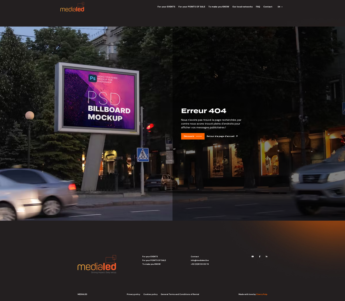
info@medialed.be (200, 260)
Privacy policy (133, 294)
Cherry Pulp (261, 294)
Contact (267, 6)
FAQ (258, 6)
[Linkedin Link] (266, 256)
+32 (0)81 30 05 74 (200, 264)
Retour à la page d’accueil (221, 136)
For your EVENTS (166, 6)
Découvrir (189, 136)
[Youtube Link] (253, 256)
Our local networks (242, 6)
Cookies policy (150, 294)
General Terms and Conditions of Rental (180, 294)
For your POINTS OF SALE (191, 6)
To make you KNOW (218, 6)
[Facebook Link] (259, 256)
